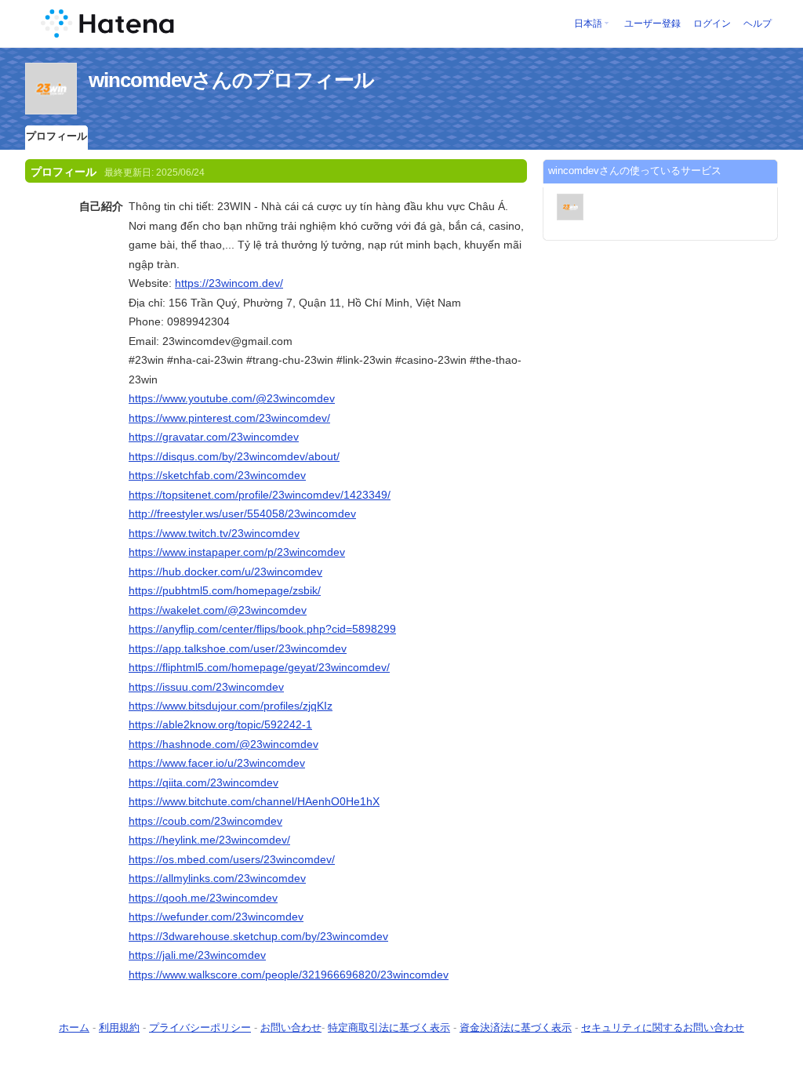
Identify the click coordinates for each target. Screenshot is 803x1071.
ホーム (74, 1027)
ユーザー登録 (652, 23)
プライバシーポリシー (200, 1027)
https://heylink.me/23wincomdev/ (209, 839)
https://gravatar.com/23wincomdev (214, 436)
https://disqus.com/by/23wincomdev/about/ (234, 456)
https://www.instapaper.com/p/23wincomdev (237, 552)
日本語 (588, 23)
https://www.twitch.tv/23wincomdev (214, 533)
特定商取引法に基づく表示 (389, 1027)
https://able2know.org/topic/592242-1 (220, 724)
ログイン (712, 23)
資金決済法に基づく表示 (516, 1027)
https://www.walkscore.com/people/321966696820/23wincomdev (289, 974)
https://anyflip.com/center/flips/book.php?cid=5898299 (262, 629)
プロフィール (56, 136)
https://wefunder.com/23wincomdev (216, 916)
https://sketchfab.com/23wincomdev (217, 475)
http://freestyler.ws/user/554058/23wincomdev (242, 513)
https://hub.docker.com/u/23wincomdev (225, 571)
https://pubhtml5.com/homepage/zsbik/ (225, 590)
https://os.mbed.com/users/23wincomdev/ (232, 859)
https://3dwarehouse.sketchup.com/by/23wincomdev (258, 936)
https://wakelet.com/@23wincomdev (218, 610)
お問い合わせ (291, 1027)
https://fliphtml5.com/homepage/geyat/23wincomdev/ (259, 667)
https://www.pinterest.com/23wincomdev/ (229, 418)
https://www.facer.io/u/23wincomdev (217, 763)
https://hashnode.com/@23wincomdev (223, 744)
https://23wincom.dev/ (229, 283)
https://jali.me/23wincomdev (197, 955)
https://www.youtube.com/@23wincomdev (232, 398)
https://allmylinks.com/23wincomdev (217, 878)
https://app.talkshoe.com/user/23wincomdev (238, 648)
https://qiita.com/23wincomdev (203, 782)
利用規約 (119, 1027)
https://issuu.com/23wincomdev (206, 687)
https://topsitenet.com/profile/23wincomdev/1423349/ (260, 494)
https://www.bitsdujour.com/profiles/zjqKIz (230, 705)
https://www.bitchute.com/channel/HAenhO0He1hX (254, 801)
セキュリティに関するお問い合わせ (662, 1027)
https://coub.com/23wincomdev (205, 821)
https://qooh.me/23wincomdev (203, 897)
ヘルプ (757, 23)
